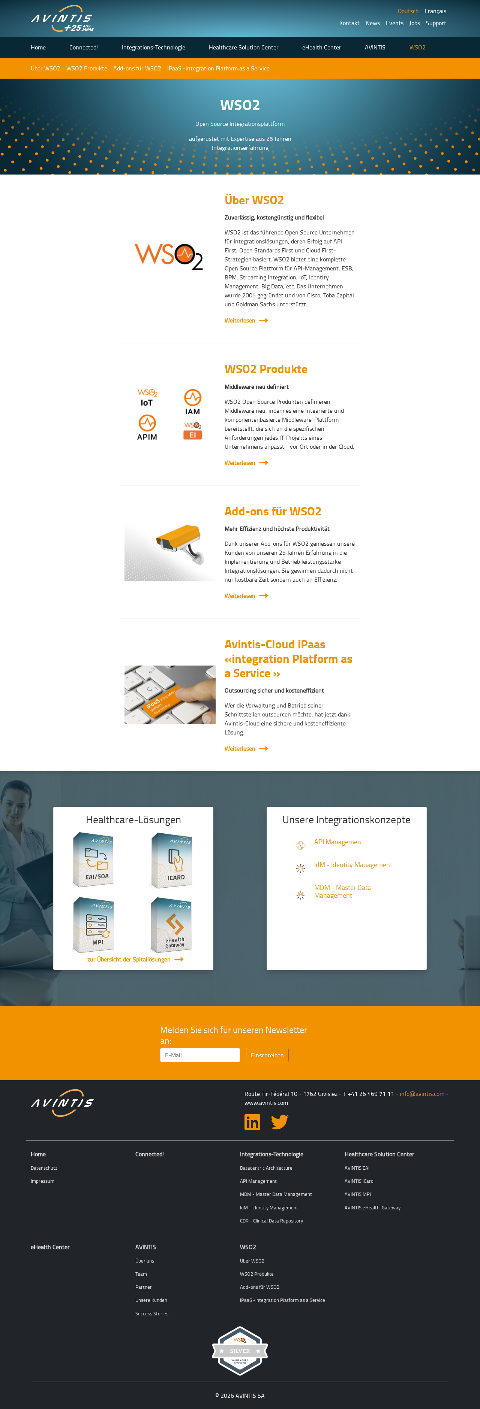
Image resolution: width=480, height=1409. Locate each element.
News (373, 23)
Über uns (144, 1260)
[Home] (62, 18)
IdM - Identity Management (353, 864)
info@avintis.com (422, 1094)
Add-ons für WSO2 (137, 68)
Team (141, 1273)
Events (395, 23)
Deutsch (408, 11)
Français (435, 11)
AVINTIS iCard (359, 1181)
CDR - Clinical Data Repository (271, 1220)
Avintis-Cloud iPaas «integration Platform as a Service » (288, 658)
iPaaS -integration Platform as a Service (218, 68)
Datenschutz (44, 1167)
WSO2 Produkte (86, 68)
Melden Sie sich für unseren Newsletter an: (233, 1035)
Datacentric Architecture (266, 1167)
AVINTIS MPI (358, 1194)
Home (38, 47)
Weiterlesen (244, 320)
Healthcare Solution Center (244, 47)
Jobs (415, 23)
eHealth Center (321, 47)
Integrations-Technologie (153, 47)
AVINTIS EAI (357, 1167)
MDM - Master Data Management (342, 891)
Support (436, 23)
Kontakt (349, 23)
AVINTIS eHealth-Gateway (372, 1207)
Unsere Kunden (151, 1300)
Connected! (83, 47)
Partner (143, 1287)
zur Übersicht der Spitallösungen (129, 959)
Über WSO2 (45, 68)
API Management (338, 841)
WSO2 (418, 47)
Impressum (42, 1181)
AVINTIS (375, 47)
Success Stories (151, 1313)
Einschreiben (267, 1055)
